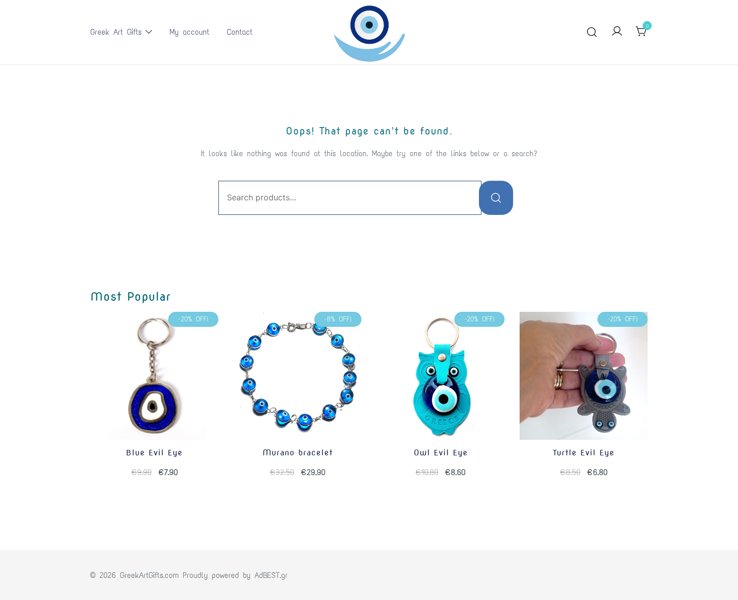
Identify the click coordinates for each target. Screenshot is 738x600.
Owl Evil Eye (441, 452)
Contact (240, 32)
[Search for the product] (496, 198)
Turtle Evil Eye (583, 452)
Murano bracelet (298, 452)
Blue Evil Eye (154, 452)
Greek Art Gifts (116, 32)
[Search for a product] (592, 32)
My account (189, 32)
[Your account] (617, 32)
